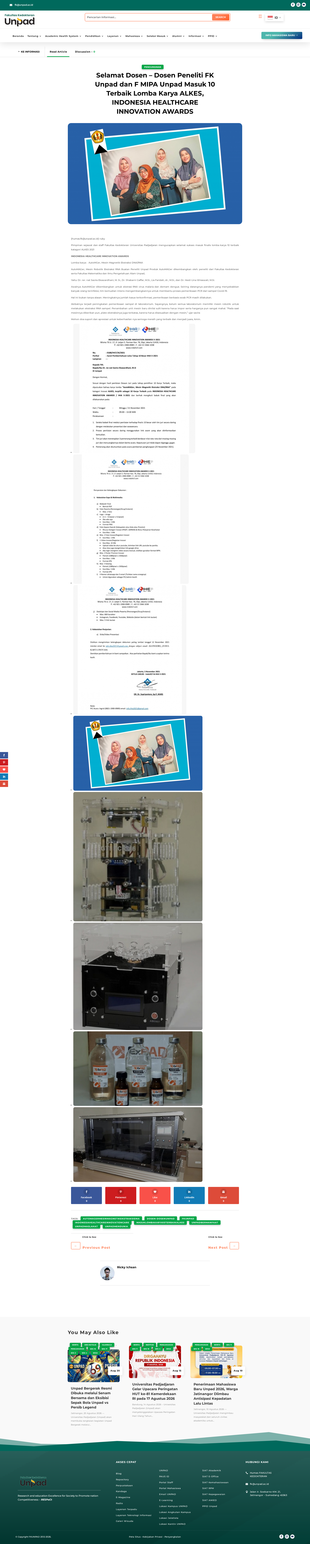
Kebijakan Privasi (153, 1536)
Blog (119, 1473)
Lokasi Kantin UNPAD (172, 1524)
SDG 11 (135, 1349)
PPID (211, 36)
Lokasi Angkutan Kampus (175, 1512)
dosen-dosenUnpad (161, 1218)
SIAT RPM (208, 1488)
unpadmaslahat (86, 1226)
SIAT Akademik (211, 1470)
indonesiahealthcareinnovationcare (102, 1222)
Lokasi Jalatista (168, 1518)
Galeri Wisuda (124, 1521)
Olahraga (107, 1345)
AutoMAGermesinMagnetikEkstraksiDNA (111, 1218)
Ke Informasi (30, 51)
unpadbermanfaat (205, 1222)
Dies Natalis (90, 1345)
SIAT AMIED (209, 1500)
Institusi (150, 1345)
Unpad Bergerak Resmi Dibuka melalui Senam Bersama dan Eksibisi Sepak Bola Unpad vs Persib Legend (91, 1397)
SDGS (95, 1353)
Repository (122, 1479)
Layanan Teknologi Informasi (134, 1515)
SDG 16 (93, 1349)
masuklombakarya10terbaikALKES (160, 1222)
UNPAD (163, 1470)
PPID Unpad (209, 1506)
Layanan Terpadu (126, 1509)
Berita (75, 1345)
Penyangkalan (173, 1536)
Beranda (18, 36)
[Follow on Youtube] (304, 5)
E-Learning (166, 1500)
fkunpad (188, 1218)
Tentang (32, 36)
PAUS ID (164, 1476)
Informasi (195, 36)
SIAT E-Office (210, 1476)
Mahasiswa (132, 36)
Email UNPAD (167, 1494)
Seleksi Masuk (156, 36)
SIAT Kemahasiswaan (215, 1482)
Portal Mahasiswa (170, 1488)
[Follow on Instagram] (298, 5)
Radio (119, 1503)
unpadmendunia (116, 1226)
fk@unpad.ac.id (24, 4)
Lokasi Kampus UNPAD (173, 1506)
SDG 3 (73, 1353)
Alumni (177, 36)
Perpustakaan (124, 1485)
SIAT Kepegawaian (213, 1494)
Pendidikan (93, 36)
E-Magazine (123, 1497)
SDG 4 (84, 1353)
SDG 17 (104, 1349)
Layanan (113, 36)
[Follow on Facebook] (293, 5)
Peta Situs (135, 1536)
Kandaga (121, 1491)
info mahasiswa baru (280, 35)
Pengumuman (152, 67)
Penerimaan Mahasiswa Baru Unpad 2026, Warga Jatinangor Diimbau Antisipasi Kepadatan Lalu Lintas (216, 1393)
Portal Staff (166, 1482)
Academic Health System (61, 36)
